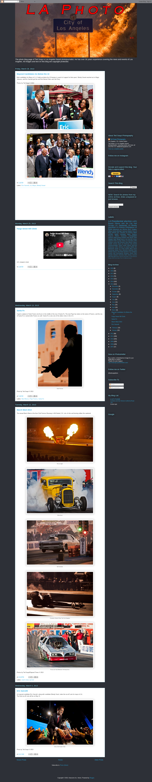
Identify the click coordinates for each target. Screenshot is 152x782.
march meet (25, 680)
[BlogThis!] (31, 183)
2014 (112, 281)
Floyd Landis (122, 245)
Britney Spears (119, 256)
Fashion (123, 237)
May (113, 304)
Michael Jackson (122, 231)
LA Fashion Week (131, 232)
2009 (112, 341)
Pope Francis (34, 399)
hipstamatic (123, 225)
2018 (112, 271)
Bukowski (126, 256)
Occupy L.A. (113, 225)
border (130, 258)
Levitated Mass (125, 234)
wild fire (124, 223)
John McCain (119, 247)
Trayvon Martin (113, 236)
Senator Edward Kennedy (116, 254)
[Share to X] (33, 183)
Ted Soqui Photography (118, 139)
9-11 (130, 251)
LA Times (130, 256)
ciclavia (115, 243)
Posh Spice (117, 258)
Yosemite (123, 236)
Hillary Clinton (112, 231)
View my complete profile (115, 149)
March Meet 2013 (24, 410)
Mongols (126, 253)
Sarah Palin (133, 253)
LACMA (110, 234)
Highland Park (112, 240)
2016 (112, 276)
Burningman (119, 253)
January (114, 330)
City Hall (133, 223)
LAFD (135, 240)
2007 (112, 347)
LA (31, 185)
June (113, 302)
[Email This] (29, 183)
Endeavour (111, 247)
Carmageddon (133, 236)
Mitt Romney (121, 242)
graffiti (116, 234)
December (115, 286)
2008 (112, 344)
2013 (112, 284)
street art (120, 243)
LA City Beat (129, 240)
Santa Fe (21, 311)
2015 (112, 279)
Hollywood (116, 229)
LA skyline (127, 247)
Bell (114, 253)
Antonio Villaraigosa (126, 227)
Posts (113, 384)
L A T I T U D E (115, 399)
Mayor (34, 185)
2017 (112, 273)
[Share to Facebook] (35, 183)
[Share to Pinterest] (36, 183)
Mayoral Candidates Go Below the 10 (33, 74)
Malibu (132, 247)
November (115, 289)
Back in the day (125, 239)
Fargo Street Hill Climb (27, 229)
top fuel (31, 680)
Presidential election (122, 221)
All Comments (115, 387)
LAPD (134, 221)
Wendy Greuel (41, 185)
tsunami (126, 251)
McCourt (134, 245)
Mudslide (131, 250)
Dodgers (134, 229)
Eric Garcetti (25, 185)
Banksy (134, 234)
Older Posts (99, 760)
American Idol (128, 243)
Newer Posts (21, 760)
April (113, 307)
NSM (113, 258)
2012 (112, 333)
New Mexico (25, 399)
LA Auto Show (121, 240)
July (113, 299)
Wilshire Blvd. (127, 229)
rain (121, 229)
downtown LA (113, 227)
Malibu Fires (118, 250)
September (115, 294)
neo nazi (113, 256)
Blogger (92, 778)
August (114, 297)
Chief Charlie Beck (127, 248)
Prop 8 (115, 251)
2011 (112, 336)
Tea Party (120, 251)
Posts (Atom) (64, 765)
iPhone (114, 232)
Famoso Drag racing (114, 237)
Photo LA (118, 248)
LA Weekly (132, 225)
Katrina (129, 245)
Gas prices (130, 237)
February (115, 327)
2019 (112, 268)
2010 (112, 339)
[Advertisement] (60, 203)
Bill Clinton (134, 239)
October (114, 291)
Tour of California (124, 258)
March (114, 310)
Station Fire (131, 231)
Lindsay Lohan (112, 242)
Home (60, 760)
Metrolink (125, 250)
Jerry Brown (117, 239)
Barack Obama (114, 223)
